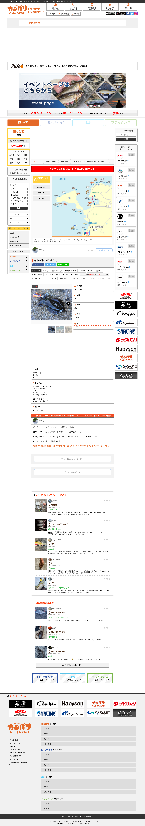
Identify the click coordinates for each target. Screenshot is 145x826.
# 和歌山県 (75, 278)
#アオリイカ (99, 446)
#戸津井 (59, 446)
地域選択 (13, 241)
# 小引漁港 (84, 278)
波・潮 (41, 198)
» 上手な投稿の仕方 (15, 756)
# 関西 (109, 278)
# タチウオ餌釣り (63, 278)
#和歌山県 (42, 446)
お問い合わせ (87, 816)
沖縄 (25, 163)
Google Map (41, 187)
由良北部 (77, 161)
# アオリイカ (36, 278)
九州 (18, 163)
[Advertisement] (72, 45)
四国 (11, 163)
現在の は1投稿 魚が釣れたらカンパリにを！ (73, 113)
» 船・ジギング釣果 (15, 743)
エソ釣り (82, 271)
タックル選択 (15, 245)
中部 (11, 159)
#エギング (89, 446)
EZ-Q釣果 (75, 275)
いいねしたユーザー (104, 250)
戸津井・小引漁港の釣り (96, 161)
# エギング (46, 278)
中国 (25, 159)
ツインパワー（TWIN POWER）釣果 (57, 275)
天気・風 (41, 193)
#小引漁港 (67, 446)
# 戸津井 (92, 278)
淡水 (11, 218)
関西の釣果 (51, 161)
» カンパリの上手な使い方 (17, 753)
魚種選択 (13, 233)
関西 (18, 159)
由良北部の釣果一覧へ (72, 665)
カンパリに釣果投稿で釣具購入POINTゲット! (72, 169)
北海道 (11, 155)
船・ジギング (14, 214)
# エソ (54, 278)
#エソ (107, 446)
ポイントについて (59, 816)
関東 (25, 155)
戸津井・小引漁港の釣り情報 (53, 271)
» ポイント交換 (13, 759)
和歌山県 (64, 161)
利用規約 (69, 816)
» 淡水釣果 (12, 746)
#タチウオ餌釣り (78, 446)
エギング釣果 (37, 275)
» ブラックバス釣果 (15, 749)
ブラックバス (14, 222)
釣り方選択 (14, 237)
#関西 (35, 446)
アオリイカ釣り (71, 271)
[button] (67, 304)
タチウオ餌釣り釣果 (95, 271)
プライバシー (77, 816)
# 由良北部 (101, 278)
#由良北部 (51, 446)
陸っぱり (13, 185)
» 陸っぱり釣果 (13, 740)
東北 (18, 155)
